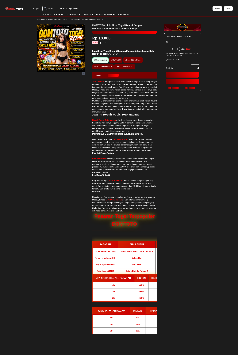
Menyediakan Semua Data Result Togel (52, 19)
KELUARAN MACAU (73, 14)
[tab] (98, 75)
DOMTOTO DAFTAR (103, 67)
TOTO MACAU (88, 14)
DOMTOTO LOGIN (133, 60)
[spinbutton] (173, 49)
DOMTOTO (47, 14)
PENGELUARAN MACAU (105, 14)
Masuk (217, 8)
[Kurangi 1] (168, 49)
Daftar (228, 8)
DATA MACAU (58, 14)
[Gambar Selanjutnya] (83, 73)
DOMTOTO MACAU (124, 67)
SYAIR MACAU (123, 14)
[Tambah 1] (177, 49)
